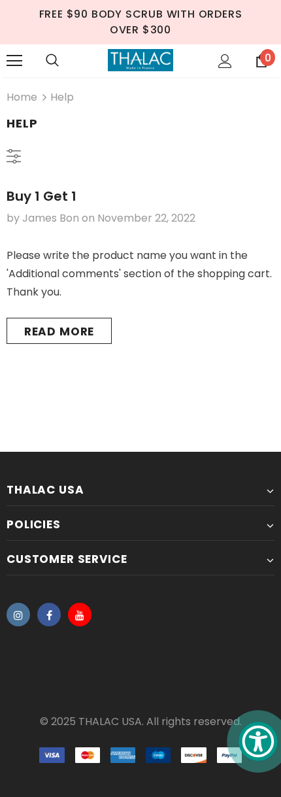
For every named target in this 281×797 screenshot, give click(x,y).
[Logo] (140, 60)
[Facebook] (49, 614)
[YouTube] (79, 614)
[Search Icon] (52, 60)
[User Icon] (225, 61)
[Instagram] (18, 614)
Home (22, 97)
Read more (59, 331)
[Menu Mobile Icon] (14, 61)
